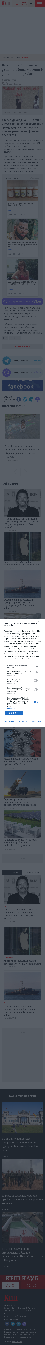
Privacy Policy (36, 722)
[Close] (40, 623)
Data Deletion (9, 722)
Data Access (22, 722)
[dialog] (22, 672)
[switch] (36, 672)
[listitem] (22, 666)
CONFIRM (13, 713)
